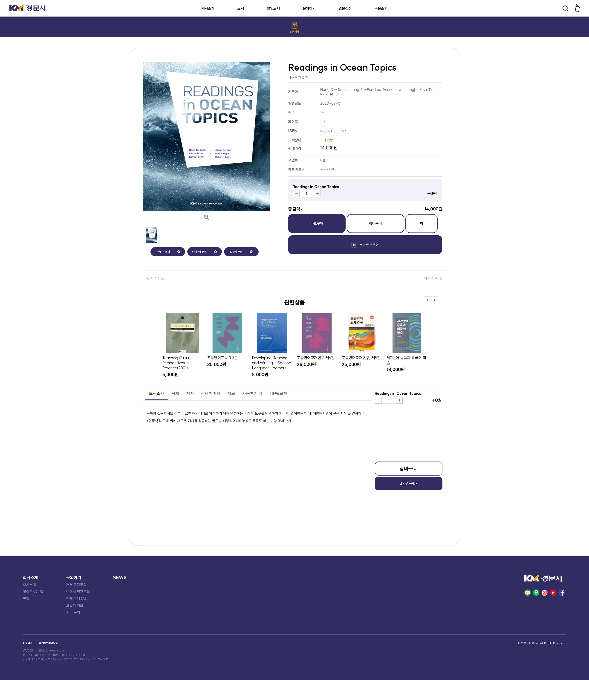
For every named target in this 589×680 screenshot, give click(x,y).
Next (434, 299)
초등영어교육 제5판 (222, 357)
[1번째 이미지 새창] (151, 241)
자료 (231, 393)
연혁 (26, 598)
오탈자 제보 (74, 605)
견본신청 (345, 8)
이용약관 (27, 643)
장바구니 (375, 223)
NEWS (120, 577)
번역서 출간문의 (78, 591)
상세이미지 (210, 393)
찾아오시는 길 (33, 591)
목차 (175, 393)
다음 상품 (431, 278)
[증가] (317, 193)
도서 (240, 8)
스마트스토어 (369, 245)
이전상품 (157, 278)
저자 (190, 393)
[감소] (296, 193)
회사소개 (208, 8)
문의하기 (309, 8)
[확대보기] (206, 217)
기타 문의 (73, 612)
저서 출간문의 (76, 584)
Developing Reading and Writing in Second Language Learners (271, 362)
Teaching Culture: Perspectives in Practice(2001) (177, 362)
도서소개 (157, 393)
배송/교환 (278, 393)
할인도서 (273, 8)
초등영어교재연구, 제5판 (361, 357)
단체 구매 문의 (76, 598)
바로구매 (316, 223)
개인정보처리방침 (48, 643)
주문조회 (381, 8)
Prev (427, 299)
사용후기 (252, 393)
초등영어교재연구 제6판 (316, 357)
